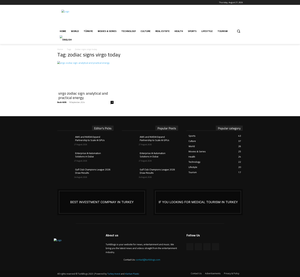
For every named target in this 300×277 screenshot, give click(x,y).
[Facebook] (59, 3)
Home (60, 49)
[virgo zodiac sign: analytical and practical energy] (85, 75)
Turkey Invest (113, 273)
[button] (238, 31)
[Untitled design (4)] (102, 202)
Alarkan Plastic (132, 273)
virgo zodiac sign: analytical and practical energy (83, 95)
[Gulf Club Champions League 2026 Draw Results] (65, 174)
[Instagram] (64, 3)
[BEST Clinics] (198, 202)
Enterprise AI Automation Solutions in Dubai (88, 155)
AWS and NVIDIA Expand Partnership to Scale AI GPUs (90, 139)
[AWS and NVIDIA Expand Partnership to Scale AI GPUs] (65, 141)
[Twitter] (69, 3)
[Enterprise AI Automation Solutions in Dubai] (65, 157)
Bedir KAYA (61, 102)
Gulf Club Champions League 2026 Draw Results (92, 171)
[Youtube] (74, 3)
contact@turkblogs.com (148, 259)
